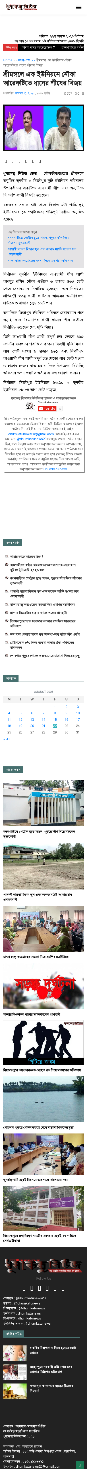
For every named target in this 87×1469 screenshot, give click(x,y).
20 (32, 726)
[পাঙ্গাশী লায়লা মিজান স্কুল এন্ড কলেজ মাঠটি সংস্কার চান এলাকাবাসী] (43, 866)
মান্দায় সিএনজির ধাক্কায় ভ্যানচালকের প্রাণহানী (38, 613)
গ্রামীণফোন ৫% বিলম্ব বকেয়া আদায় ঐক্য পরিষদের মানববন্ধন (42, 645)
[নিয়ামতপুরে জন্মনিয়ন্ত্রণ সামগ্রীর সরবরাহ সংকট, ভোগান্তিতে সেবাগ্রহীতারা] (43, 1208)
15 (55, 720)
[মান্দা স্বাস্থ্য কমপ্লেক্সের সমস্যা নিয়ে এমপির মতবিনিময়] (43, 928)
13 (32, 720)
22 (55, 726)
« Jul (6, 739)
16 (66, 720)
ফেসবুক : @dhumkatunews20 (24, 1298)
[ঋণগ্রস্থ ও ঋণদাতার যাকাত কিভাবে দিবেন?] (15, 1391)
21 (43, 726)
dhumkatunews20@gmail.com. (32, 434)
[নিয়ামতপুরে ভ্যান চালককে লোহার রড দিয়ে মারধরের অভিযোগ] (43, 1043)
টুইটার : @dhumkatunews (21, 1303)
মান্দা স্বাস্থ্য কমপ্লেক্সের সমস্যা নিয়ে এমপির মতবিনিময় (40, 261)
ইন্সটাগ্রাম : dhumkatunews (22, 1313)
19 (20, 726)
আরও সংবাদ (13, 770)
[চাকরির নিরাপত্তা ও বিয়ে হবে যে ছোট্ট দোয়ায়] (15, 1353)
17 (78, 720)
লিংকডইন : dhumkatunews (22, 1318)
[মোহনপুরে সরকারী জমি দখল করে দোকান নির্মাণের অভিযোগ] (15, 1372)
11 (9, 720)
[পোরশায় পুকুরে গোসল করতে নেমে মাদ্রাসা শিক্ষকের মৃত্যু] (43, 1099)
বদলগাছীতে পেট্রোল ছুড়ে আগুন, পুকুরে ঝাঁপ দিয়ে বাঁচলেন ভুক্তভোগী (46, 580)
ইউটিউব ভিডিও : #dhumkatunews (27, 1323)
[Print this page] (83, 93)
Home (7, 60)
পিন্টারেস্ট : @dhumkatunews (24, 1308)
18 (9, 726)
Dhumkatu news (55, 469)
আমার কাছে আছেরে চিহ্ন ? (38, 47)
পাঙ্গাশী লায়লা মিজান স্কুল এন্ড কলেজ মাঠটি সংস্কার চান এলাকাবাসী (44, 593)
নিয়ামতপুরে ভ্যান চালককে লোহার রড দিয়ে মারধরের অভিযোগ (42, 623)
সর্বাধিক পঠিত (14, 1334)
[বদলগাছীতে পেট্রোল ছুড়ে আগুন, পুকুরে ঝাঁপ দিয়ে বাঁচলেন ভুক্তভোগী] (43, 803)
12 (20, 720)
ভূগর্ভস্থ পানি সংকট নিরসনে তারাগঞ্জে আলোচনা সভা (35, 1180)
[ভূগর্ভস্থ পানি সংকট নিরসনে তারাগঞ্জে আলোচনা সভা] (43, 1154)
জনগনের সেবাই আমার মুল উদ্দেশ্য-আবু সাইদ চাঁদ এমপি (45, 634)
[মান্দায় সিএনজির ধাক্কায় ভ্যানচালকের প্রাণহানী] (43, 986)
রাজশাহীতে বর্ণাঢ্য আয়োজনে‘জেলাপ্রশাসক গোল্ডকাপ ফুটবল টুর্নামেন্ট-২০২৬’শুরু (43, 567)
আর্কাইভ (11, 678)
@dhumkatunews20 (31, 439)
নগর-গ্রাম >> (27, 60)
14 (43, 720)
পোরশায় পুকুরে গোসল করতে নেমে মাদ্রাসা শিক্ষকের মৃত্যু (45, 656)
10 (78, 713)
